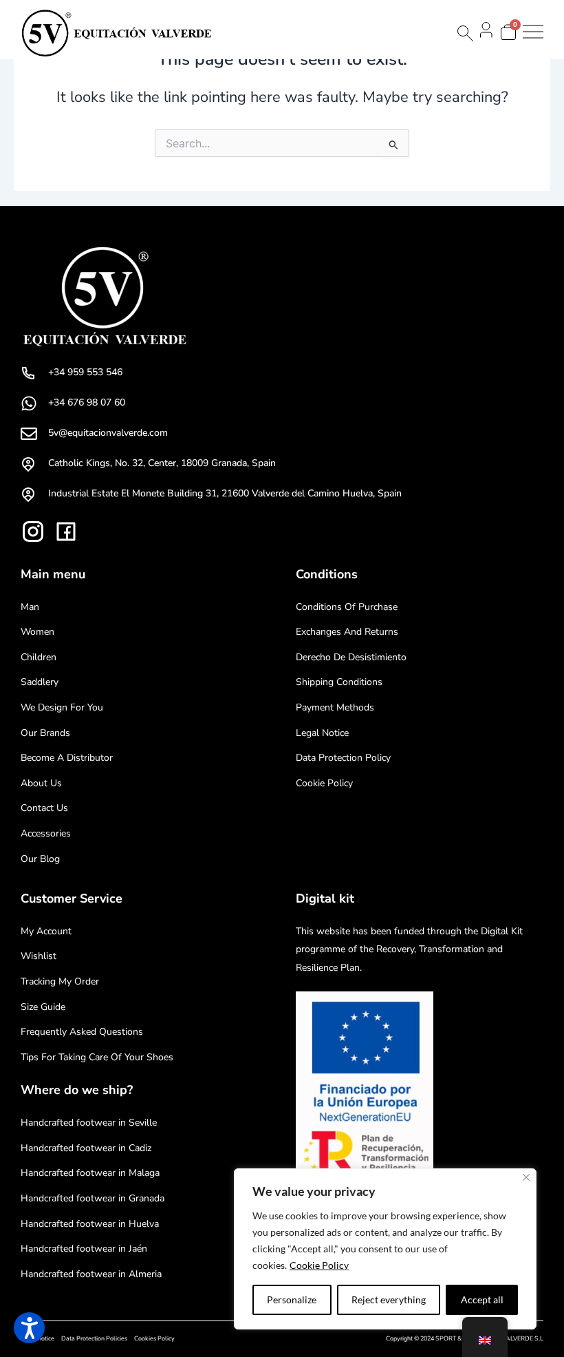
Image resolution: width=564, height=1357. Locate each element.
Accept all (482, 1299)
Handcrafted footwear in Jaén (84, 1248)
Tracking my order (60, 981)
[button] (29, 1327)
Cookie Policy (319, 1265)
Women (37, 631)
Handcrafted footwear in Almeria (91, 1274)
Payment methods (335, 707)
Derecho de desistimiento (351, 657)
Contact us (44, 807)
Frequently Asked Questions (82, 1031)
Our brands (45, 732)
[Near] (526, 1177)
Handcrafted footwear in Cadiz (86, 1148)
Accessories (46, 833)
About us (41, 783)
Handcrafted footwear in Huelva (90, 1223)
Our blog (40, 858)
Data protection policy (343, 757)
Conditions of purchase (347, 606)
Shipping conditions (339, 681)
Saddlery (39, 681)
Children (38, 657)
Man (30, 606)
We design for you (62, 707)
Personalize (291, 1299)
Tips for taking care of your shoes (97, 1057)
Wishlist (38, 955)
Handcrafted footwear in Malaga (90, 1172)
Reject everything (388, 1299)
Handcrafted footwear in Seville (89, 1122)
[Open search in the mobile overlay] (464, 33)
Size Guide (43, 1006)
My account (46, 931)
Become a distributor (67, 757)
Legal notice (322, 732)
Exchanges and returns (347, 631)
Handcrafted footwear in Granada (92, 1198)
